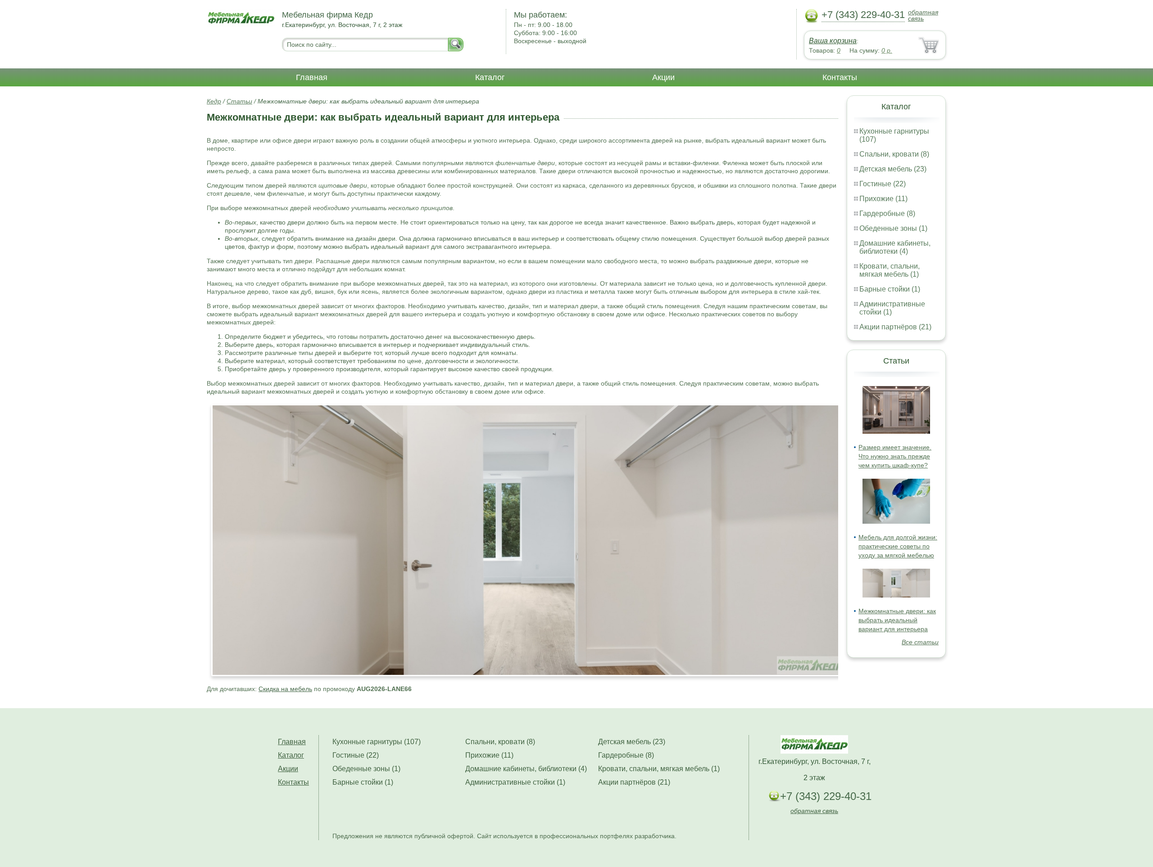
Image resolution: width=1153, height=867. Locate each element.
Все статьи (920, 642)
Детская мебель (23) (892, 169)
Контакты (839, 77)
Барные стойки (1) (889, 289)
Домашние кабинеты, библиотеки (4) (895, 247)
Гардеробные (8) (887, 213)
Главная (311, 77)
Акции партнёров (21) (895, 327)
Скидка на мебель (285, 688)
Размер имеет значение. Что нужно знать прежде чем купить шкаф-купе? (894, 456)
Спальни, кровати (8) (894, 154)
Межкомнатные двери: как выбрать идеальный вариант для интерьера (897, 620)
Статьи (239, 101)
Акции (663, 77)
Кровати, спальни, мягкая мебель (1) (889, 270)
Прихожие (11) (883, 198)
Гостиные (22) (882, 184)
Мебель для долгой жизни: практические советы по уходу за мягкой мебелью (897, 546)
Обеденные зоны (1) (893, 228)
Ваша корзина (833, 41)
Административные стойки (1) (515, 782)
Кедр (214, 101)
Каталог (490, 77)
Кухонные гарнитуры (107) (376, 742)
